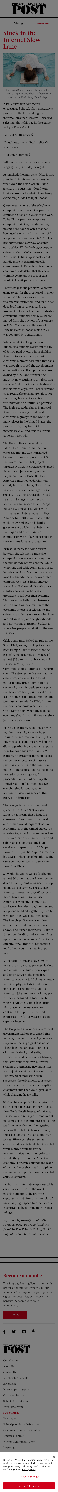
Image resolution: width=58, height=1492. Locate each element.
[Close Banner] (54, 1456)
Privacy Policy (29, 1469)
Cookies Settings (30, 1476)
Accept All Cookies (29, 1486)
